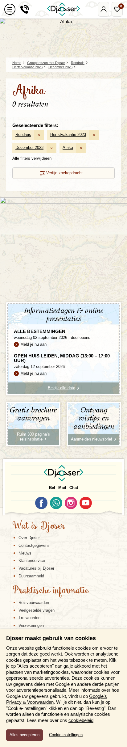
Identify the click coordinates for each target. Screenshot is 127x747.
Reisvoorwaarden (33, 602)
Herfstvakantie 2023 (68, 134)
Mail (62, 487)
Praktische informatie (50, 591)
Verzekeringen (31, 625)
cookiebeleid (80, 720)
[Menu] (9, 9)
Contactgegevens (34, 545)
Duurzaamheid (31, 576)
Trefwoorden (29, 617)
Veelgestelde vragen (36, 610)
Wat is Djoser (38, 526)
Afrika (68, 147)
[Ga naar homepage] (63, 9)
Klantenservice (31, 560)
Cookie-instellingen (66, 735)
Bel (52, 487)
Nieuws (24, 553)
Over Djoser (29, 537)
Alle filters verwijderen (31, 158)
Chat (73, 487)
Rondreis (23, 134)
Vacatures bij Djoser (36, 568)
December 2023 (29, 147)
